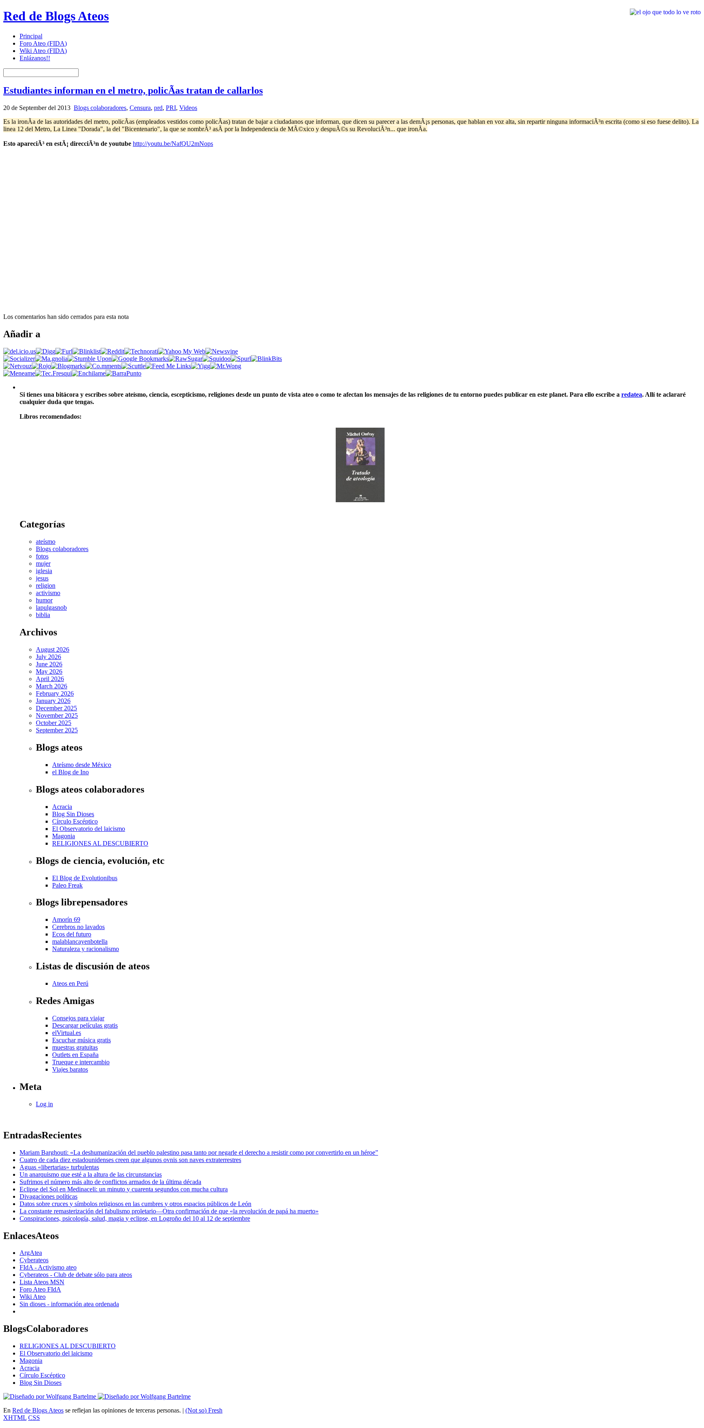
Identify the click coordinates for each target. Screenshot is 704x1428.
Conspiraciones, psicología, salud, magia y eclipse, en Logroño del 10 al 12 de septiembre (135, 1218)
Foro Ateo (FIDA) (43, 43)
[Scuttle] (133, 365)
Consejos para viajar (78, 1018)
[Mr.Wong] (225, 365)
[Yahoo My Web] (181, 351)
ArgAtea (31, 1252)
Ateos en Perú (70, 983)
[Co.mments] (103, 365)
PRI (171, 107)
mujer (43, 563)
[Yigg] (200, 365)
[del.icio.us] (19, 351)
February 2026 (55, 693)
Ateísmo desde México (81, 764)
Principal (31, 36)
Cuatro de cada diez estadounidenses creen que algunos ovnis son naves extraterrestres (130, 1159)
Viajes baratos (70, 1069)
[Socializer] (19, 358)
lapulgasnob (51, 607)
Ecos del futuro (71, 934)
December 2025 (56, 708)
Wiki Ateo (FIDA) (43, 50)
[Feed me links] (168, 365)
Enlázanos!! (35, 58)
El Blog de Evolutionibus (84, 877)
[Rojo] (41, 365)
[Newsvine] (221, 351)
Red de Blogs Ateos (56, 16)
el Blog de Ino (70, 772)
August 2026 (52, 649)
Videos (188, 107)
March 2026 (51, 686)
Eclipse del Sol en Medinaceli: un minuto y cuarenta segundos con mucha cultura (124, 1189)
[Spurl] (241, 358)
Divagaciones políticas (48, 1196)
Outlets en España (75, 1054)
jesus (42, 578)
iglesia (44, 570)
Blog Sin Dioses (73, 814)
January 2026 (53, 700)
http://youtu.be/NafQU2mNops (173, 143)
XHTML (14, 1417)
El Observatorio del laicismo (88, 828)
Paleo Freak (67, 885)
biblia (43, 614)
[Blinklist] (87, 351)
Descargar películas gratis (85, 1025)
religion (45, 585)
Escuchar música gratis (81, 1040)
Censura (140, 107)
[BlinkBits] (266, 358)
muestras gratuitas (75, 1047)
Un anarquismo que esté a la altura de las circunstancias (91, 1174)
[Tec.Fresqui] (53, 373)
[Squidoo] (216, 358)
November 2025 (57, 715)
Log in (44, 1104)
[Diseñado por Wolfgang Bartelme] (144, 1396)
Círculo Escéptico (75, 821)
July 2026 (48, 656)
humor (44, 600)
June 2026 (49, 664)
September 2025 (57, 730)
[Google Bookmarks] (140, 358)
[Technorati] (141, 351)
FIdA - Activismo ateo (48, 1267)
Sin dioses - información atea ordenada (69, 1304)
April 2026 (50, 678)
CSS (34, 1417)
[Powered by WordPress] (50, 1396)
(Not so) (196, 1410)
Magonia (63, 836)
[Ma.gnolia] (51, 358)
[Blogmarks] (68, 365)
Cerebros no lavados (78, 926)
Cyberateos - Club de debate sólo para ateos (76, 1274)
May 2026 (49, 671)
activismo (48, 592)
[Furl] (64, 351)
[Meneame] (19, 373)
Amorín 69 (66, 919)
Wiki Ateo (33, 1296)
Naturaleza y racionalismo (85, 948)
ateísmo (45, 541)
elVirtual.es (66, 1032)
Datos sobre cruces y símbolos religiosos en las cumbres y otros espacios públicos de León (135, 1203)
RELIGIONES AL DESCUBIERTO (100, 843)
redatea (631, 394)
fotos (42, 556)
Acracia (62, 806)
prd (158, 107)
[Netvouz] (17, 365)
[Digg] (45, 351)
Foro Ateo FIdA (40, 1289)
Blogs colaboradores (100, 107)
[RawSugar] (185, 358)
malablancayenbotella (80, 941)
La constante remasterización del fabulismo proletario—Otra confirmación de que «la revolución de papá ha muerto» (169, 1211)
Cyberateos (34, 1260)
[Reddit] (112, 351)
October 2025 (53, 722)
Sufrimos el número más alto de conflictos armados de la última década (110, 1181)
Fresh (215, 1410)
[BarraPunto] (123, 373)
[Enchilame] (89, 373)
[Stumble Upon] (90, 358)
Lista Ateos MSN (42, 1282)
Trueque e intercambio (81, 1062)
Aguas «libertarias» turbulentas (59, 1167)
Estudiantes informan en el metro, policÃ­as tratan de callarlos (133, 90)
